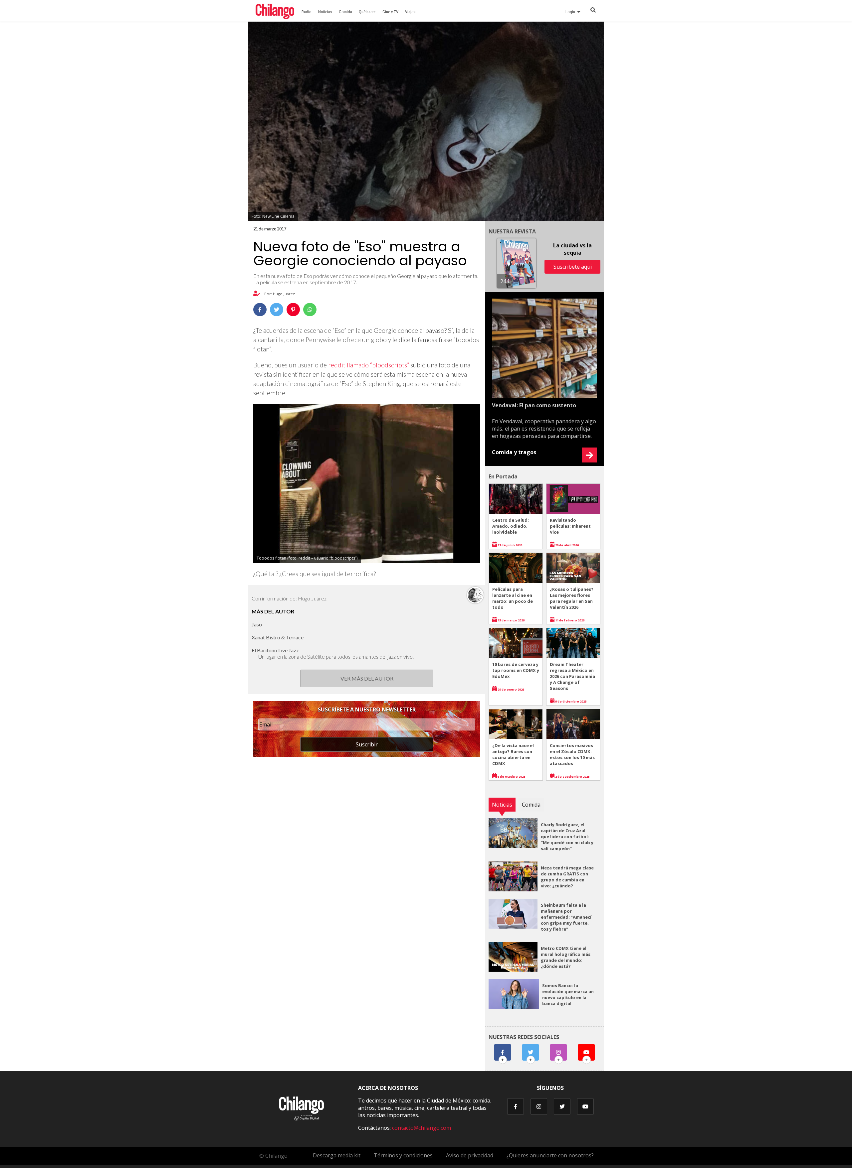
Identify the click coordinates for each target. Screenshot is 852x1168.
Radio (307, 11)
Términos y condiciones (403, 1155)
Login (571, 11)
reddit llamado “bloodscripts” (369, 365)
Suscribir (367, 744)
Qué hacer (367, 11)
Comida (345, 11)
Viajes (410, 11)
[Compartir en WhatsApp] (310, 309)
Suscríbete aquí (572, 266)
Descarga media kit (336, 1155)
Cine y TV (390, 11)
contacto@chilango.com (421, 1127)
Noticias (325, 11)
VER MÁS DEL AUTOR (366, 678)
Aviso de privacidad (469, 1155)
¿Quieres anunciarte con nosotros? (550, 1155)
